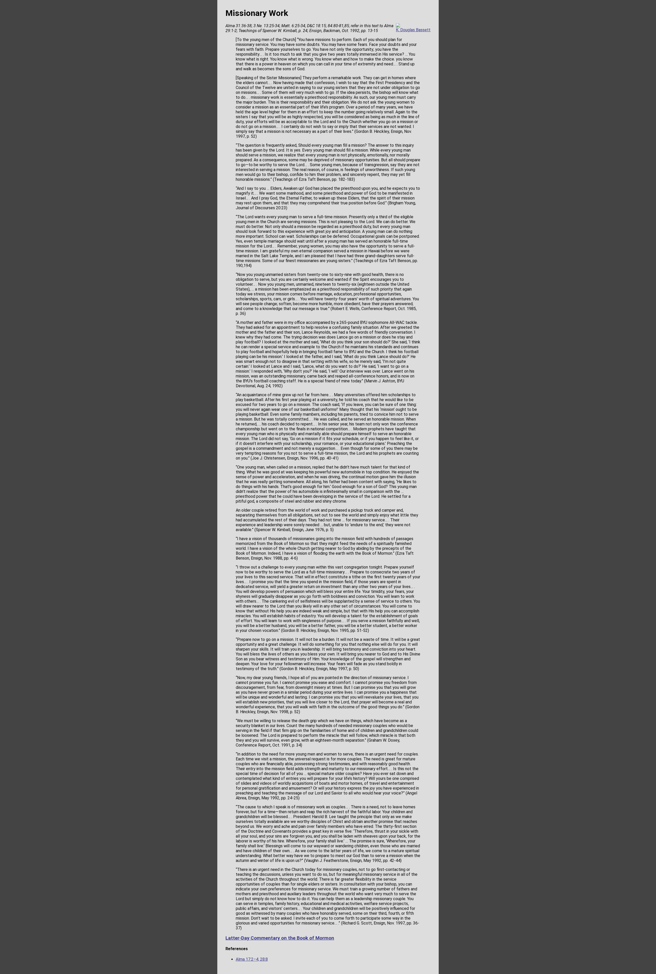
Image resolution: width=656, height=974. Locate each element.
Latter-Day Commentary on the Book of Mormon (279, 938)
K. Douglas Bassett (413, 29)
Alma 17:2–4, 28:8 (252, 959)
